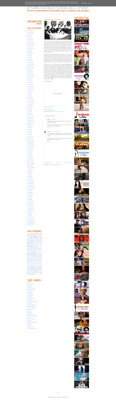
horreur (38, 242)
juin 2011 (29, 129)
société (37, 269)
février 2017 (29, 39)
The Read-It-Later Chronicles (32, 322)
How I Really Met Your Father (32, 301)
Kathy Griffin (67, 46)
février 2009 (29, 179)
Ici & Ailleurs (29, 303)
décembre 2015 (30, 64)
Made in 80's (30, 249)
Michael (48, 131)
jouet (38, 245)
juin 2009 (29, 172)
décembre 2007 (30, 205)
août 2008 (29, 190)
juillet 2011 (29, 127)
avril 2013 (29, 95)
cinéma (31, 237)
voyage (28, 274)
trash (30, 273)
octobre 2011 (29, 122)
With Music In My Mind (31, 328)
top (41, 272)
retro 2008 (35, 261)
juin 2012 (29, 109)
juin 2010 (29, 151)
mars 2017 (29, 37)
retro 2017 (28, 265)
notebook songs (30, 254)
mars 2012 (29, 113)
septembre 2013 (30, 89)
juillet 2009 (29, 170)
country (34, 239)
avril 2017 (29, 35)
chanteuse (40, 236)
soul (41, 269)
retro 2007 (30, 261)
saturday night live (38, 266)
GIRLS (38, 241)
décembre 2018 (30, 32)
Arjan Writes (29, 282)
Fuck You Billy (30, 293)
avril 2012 (29, 111)
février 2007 (29, 217)
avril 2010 (29, 154)
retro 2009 (40, 261)
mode (39, 251)
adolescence (34, 234)
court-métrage (39, 239)
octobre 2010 (29, 143)
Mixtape (33, 251)
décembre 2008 (30, 183)
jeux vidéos (34, 245)
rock (39, 265)
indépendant (37, 244)
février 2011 (29, 136)
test (38, 271)
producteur (40, 258)
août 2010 (29, 147)
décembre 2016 (30, 43)
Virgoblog (29, 325)
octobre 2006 (29, 224)
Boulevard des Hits (30, 284)
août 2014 (29, 79)
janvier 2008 (29, 203)
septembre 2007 (30, 210)
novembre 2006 (30, 223)
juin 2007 (29, 212)
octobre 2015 (29, 68)
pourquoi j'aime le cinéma (33, 258)
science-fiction (31, 268)
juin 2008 (29, 194)
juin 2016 (29, 53)
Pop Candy (29, 311)
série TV (38, 268)
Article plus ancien (68, 162)
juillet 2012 (29, 107)
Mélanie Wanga (30, 309)
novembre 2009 (30, 163)
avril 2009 (29, 176)
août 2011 (29, 125)
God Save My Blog (30, 298)
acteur (33, 233)
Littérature (31, 247)
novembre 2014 (30, 75)
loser (35, 247)
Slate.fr (32, 269)
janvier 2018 (29, 34)
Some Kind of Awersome (31, 318)
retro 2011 (35, 263)
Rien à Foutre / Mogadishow (32, 315)
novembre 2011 (30, 120)
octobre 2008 (29, 187)
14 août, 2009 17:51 (53, 119)
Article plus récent (47, 162)
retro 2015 (39, 264)
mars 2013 (29, 97)
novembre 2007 (30, 206)
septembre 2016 (30, 48)
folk (31, 241)
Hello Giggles (29, 300)
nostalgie (38, 253)
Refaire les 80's (34, 260)
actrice (28, 235)
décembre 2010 (30, 140)
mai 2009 (28, 174)
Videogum (29, 323)
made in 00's (40, 247)
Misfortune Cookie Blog (31, 307)
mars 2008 (29, 199)
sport (30, 270)
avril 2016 (29, 57)
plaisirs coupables (39, 255)
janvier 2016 (29, 62)
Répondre (49, 127)
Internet (28, 245)
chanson (36, 236)
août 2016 (29, 50)
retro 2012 (40, 263)
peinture (36, 254)
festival (28, 241)
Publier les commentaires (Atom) (55, 164)
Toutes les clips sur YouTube (49, 106)
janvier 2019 (29, 30)
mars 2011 (29, 134)
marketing (29, 250)
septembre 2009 (30, 167)
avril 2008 (29, 197)
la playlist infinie (54, 111)
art (39, 234)
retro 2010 (30, 263)
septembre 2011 (30, 124)
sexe (28, 269)
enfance (39, 240)
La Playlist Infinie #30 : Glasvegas (52, 19)
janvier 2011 (29, 138)
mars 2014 (29, 80)
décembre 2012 (30, 100)
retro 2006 (40, 260)
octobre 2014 (29, 77)
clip (38, 237)
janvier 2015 (29, 71)
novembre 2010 (30, 142)
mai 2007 (28, 214)
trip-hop (34, 273)
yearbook (32, 274)
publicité (30, 259)
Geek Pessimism (30, 295)
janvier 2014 (29, 84)
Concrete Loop (29, 287)
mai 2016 (28, 55)
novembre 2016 (30, 44)
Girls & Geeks (29, 296)
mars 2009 (29, 178)
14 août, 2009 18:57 (56, 131)
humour (28, 244)
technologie (34, 271)
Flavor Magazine (30, 292)
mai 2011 (28, 131)
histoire (34, 242)
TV (38, 273)
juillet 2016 (29, 52)
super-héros (29, 271)
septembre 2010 (30, 145)
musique (29, 253)
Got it (89, 3)
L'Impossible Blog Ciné (31, 304)
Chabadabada (29, 285)
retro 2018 (34, 265)
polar (29, 256)
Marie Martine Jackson (31, 306)
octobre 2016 (29, 46)
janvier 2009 (29, 181)
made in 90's (37, 249)
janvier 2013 (29, 98)
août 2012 (29, 106)
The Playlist (29, 320)
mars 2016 (29, 59)
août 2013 (29, 91)
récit (29, 260)
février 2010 (29, 158)
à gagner (28, 233)
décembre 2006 (30, 221)
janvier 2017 (29, 41)
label (36, 246)
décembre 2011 (30, 118)
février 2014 (29, 82)
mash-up (34, 250)
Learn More (84, 3)
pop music (39, 257)
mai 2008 (28, 196)
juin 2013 (29, 93)
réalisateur (40, 259)
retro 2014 (34, 264)
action (38, 233)
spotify (33, 270)
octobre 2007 (29, 208)
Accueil (57, 162)
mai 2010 (28, 152)
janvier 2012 (29, 116)
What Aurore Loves (30, 326)
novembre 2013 (30, 88)
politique (33, 257)
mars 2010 (29, 156)
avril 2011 (29, 133)
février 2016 (29, 61)
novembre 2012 (30, 102)
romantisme (29, 266)
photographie (31, 255)
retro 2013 (29, 264)
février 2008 (29, 201)
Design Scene (29, 290)
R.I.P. (35, 259)
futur (35, 241)
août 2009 (29, 169)
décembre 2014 (30, 73)
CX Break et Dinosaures (31, 289)
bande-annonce (30, 236)
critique (30, 240)
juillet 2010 (29, 149)
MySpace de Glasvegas (48, 109)
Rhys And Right (30, 314)
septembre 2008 (30, 188)
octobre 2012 (29, 104)
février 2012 (29, 115)
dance (35, 240)
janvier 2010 (29, 160)
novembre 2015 (30, 66)
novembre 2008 (30, 185)
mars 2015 (29, 70)
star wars (38, 270)
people (40, 254)
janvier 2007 (29, 219)
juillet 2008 (29, 192)
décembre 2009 (30, 161)
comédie (28, 239)
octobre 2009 (29, 165)
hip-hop (28, 242)
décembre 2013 (30, 86)
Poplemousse (29, 312)
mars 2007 (29, 215)
